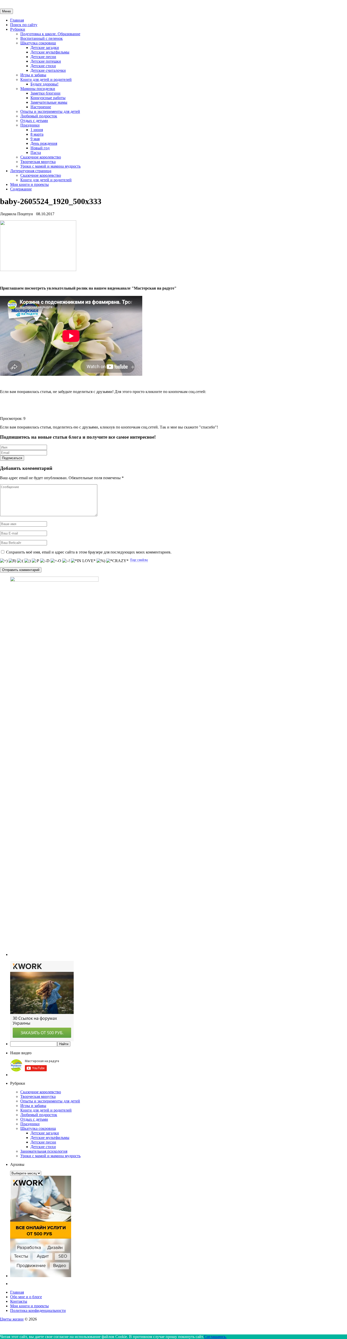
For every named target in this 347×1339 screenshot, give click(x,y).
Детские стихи (43, 66)
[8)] (12, 561)
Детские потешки (45, 61)
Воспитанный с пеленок (41, 38)
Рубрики (17, 29)
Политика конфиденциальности (38, 1310)
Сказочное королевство (40, 157)
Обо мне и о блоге (26, 1297)
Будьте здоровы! (44, 84)
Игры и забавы (33, 75)
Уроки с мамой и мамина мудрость (50, 166)
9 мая (35, 139)
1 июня (36, 130)
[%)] (101, 561)
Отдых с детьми (34, 120)
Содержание (21, 189)
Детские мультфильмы (49, 52)
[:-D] (45, 561)
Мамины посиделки (37, 88)
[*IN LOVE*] (83, 561)
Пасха (35, 152)
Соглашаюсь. (215, 1336)
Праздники (30, 125)
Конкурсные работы (48, 98)
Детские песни (43, 57)
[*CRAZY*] (117, 561)
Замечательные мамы (48, 102)
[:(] (20, 561)
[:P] (35, 561)
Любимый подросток (38, 116)
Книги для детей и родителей (46, 79)
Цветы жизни (12, 1319)
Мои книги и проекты (29, 184)
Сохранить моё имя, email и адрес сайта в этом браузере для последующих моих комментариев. (88, 552)
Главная (17, 20)
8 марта (36, 134)
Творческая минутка (38, 161)
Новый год (40, 148)
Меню (6, 11)
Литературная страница (30, 171)
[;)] (27, 561)
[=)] (4, 561)
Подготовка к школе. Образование (50, 34)
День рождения (43, 143)
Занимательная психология (43, 1151)
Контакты (18, 1301)
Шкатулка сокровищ (38, 43)
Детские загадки (44, 47)
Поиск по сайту (23, 25)
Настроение (40, 107)
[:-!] (66, 561)
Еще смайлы (139, 560)
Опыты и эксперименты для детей (50, 111)
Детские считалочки (48, 70)
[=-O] (56, 561)
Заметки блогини (45, 93)
